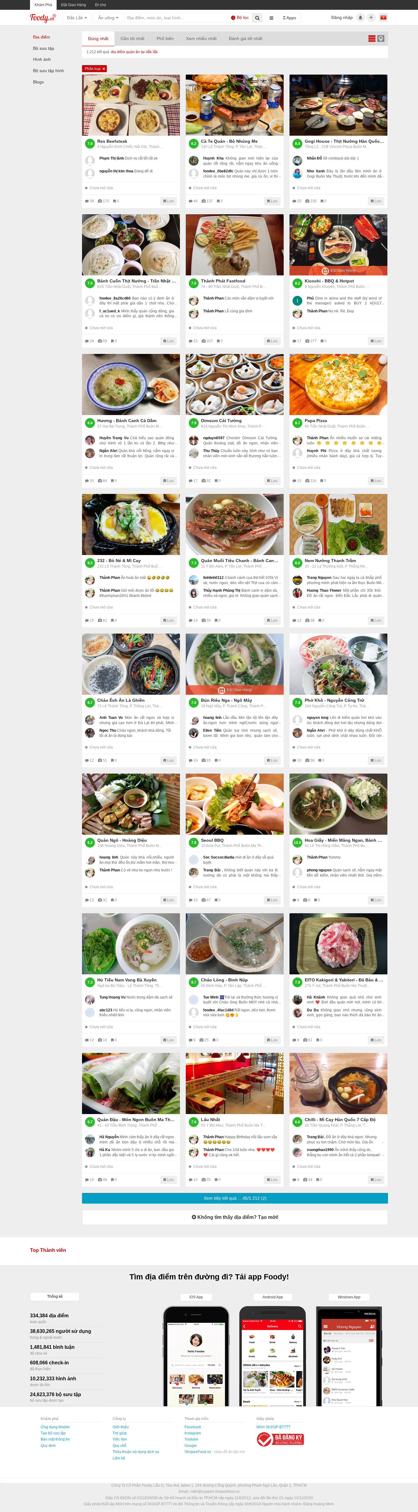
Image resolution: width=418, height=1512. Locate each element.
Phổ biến (165, 38)
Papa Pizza (316, 420)
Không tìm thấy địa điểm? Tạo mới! (237, 1217)
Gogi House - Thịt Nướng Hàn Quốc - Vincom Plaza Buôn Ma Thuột (344, 141)
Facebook (193, 1427)
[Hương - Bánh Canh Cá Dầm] (131, 384)
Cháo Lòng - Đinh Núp (224, 979)
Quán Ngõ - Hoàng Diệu (122, 840)
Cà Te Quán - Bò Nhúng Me (229, 141)
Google (191, 1446)
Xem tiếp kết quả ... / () (235, 1198)
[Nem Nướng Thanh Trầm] (338, 524)
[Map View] (380, 38)
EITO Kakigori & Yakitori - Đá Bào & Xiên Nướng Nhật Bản (344, 979)
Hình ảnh (42, 59)
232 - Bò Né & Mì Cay (119, 560)
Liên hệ (119, 1458)
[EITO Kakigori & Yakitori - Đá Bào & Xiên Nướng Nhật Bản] (338, 943)
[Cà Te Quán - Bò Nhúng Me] (235, 105)
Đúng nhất (98, 38)
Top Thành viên (48, 1250)
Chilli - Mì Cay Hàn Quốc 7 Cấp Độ (340, 1119)
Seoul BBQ (212, 840)
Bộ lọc (241, 17)
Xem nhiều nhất (201, 38)
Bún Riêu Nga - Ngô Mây (226, 700)
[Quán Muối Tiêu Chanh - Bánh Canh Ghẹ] (235, 524)
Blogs (38, 81)
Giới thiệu (121, 1427)
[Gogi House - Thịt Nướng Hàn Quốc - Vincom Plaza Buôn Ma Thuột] (338, 105)
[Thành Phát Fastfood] (235, 244)
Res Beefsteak (112, 141)
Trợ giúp (120, 1433)
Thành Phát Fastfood (223, 280)
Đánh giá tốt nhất (245, 38)
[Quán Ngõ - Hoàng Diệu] (131, 804)
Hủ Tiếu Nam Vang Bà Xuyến (127, 979)
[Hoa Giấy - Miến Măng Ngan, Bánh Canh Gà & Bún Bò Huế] (338, 804)
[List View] (371, 38)
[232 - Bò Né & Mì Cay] (131, 524)
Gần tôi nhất (132, 38)
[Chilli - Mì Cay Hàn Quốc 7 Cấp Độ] (338, 1083)
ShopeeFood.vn (198, 1452)
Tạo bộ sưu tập (53, 1433)
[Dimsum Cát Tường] (235, 384)
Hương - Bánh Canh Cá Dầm (126, 420)
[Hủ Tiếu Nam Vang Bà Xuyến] (131, 943)
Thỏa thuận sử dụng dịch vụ (136, 1452)
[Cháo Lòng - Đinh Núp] (235, 943)
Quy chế (119, 1446)
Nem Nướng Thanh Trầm (330, 560)
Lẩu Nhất (210, 1119)
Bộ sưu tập (43, 48)
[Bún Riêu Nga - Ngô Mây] (235, 664)
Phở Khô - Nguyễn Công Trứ (334, 700)
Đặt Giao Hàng (73, 5)
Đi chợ (100, 5)
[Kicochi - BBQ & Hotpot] (338, 244)
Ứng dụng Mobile (55, 1427)
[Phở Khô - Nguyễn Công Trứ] (338, 664)
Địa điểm (41, 37)
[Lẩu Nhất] (235, 1083)
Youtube (191, 1439)
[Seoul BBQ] (235, 804)
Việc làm (120, 1439)
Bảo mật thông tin (55, 1439)
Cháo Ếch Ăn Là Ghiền (121, 700)
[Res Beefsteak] (131, 105)
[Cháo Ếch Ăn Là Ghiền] (131, 664)
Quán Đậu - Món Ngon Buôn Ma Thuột (137, 1119)
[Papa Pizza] (338, 384)
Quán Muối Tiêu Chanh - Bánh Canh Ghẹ (241, 560)
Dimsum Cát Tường (221, 420)
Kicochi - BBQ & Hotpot (329, 280)
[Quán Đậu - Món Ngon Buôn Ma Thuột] (131, 1083)
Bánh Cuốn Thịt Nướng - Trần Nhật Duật (137, 280)
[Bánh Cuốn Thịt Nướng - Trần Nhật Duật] (131, 244)
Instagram (193, 1433)
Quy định (48, 1446)
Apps (290, 17)
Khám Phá (43, 5)
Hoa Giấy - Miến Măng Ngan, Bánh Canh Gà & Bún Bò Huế (344, 840)
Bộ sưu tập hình (48, 70)
